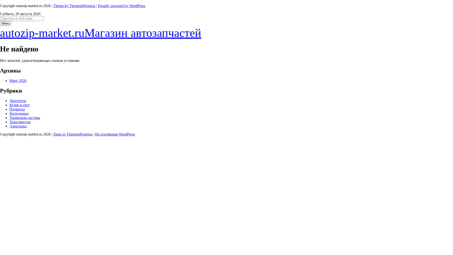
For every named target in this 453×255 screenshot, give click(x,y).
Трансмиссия (19, 122)
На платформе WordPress (115, 134)
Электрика (18, 126)
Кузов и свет (19, 105)
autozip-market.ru (100, 32)
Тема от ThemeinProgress (72, 134)
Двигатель (17, 101)
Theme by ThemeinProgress (74, 6)
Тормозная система (24, 118)
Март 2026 (17, 81)
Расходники (19, 113)
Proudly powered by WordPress (121, 6)
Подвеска (17, 109)
